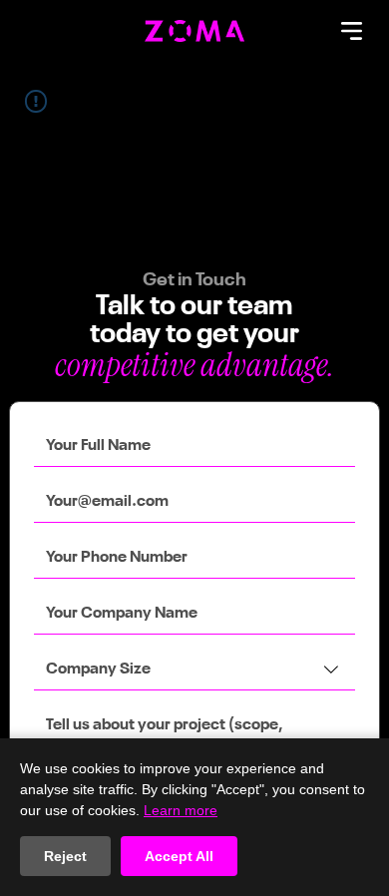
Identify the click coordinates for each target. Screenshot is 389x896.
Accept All (179, 856)
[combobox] (194, 670)
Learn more (180, 810)
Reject (65, 856)
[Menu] (353, 31)
